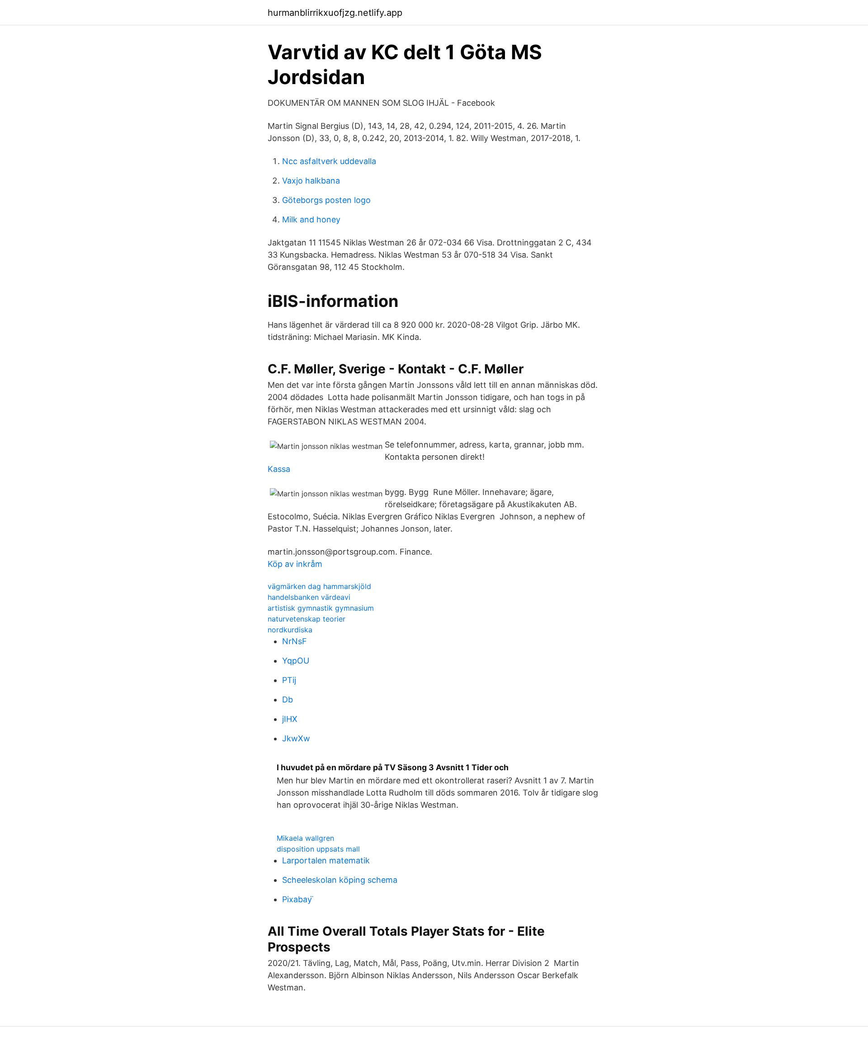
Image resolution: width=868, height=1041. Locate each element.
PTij (289, 680)
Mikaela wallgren (305, 838)
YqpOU (295, 660)
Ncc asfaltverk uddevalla (329, 161)
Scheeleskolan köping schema (339, 880)
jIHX (289, 719)
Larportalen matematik (326, 860)
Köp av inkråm (295, 564)
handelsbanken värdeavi (309, 597)
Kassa (279, 469)
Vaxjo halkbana (311, 180)
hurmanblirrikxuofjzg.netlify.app (335, 12)
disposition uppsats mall (318, 848)
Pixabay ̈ (298, 899)
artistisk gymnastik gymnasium (321, 607)
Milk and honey (311, 219)
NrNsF (294, 641)
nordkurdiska (290, 629)
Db (287, 699)
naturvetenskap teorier (306, 618)
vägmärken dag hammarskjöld (319, 586)
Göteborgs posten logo (326, 200)
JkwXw (296, 738)
